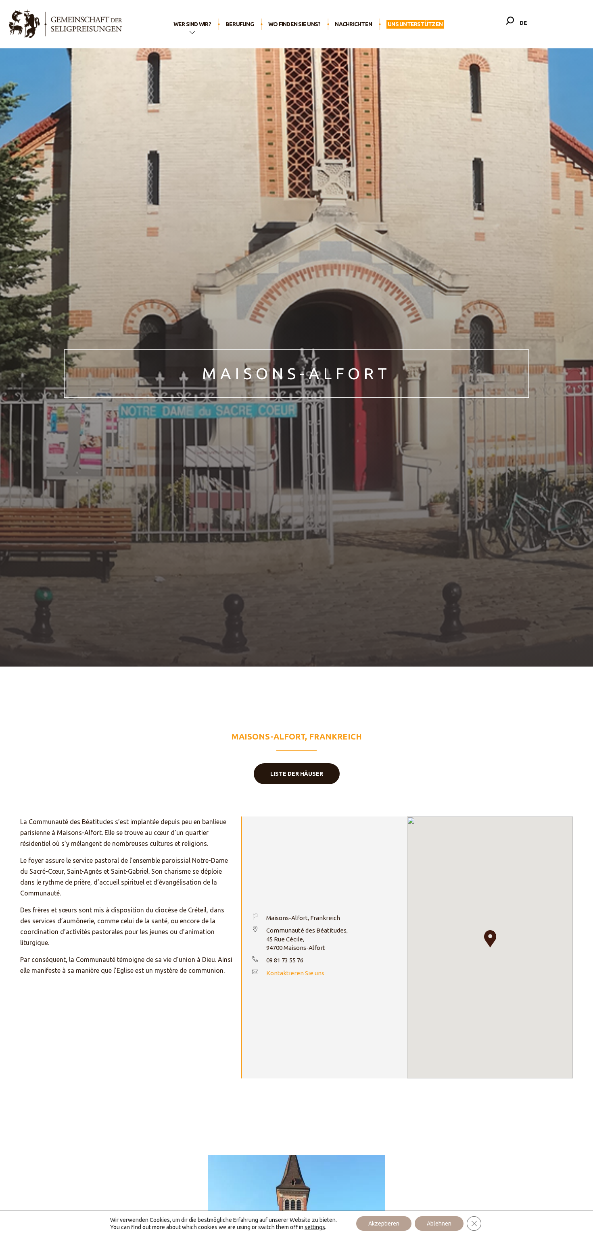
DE (523, 23)
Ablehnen (439, 1223)
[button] (490, 938)
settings (315, 1227)
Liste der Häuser (296, 774)
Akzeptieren (383, 1223)
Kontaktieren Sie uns (295, 973)
